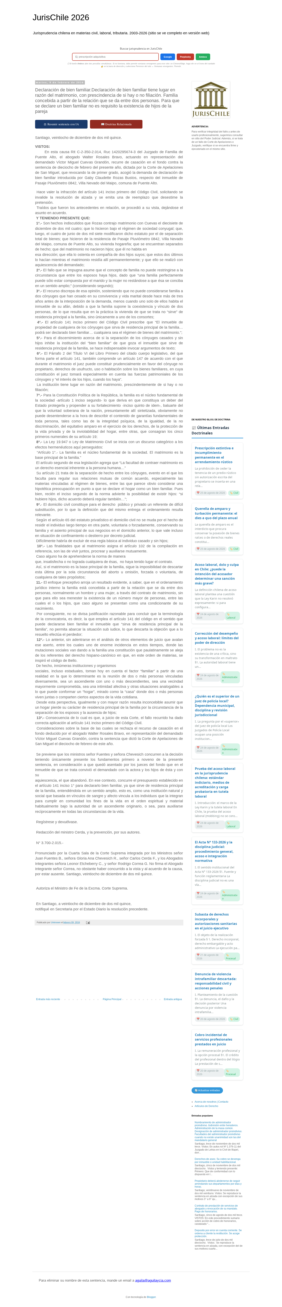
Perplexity (185, 57)
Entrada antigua (173, 999)
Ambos (203, 57)
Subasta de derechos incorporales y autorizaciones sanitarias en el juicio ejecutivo (216, 921)
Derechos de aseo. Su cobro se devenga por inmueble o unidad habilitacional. (218, 1160)
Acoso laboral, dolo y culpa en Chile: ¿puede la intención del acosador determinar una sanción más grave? (217, 574)
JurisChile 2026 (61, 17)
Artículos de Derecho (206, 1106)
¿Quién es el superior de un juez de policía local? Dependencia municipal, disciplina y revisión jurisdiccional (217, 705)
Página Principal (112, 999)
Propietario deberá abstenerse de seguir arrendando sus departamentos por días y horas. (218, 1183)
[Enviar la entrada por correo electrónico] (87, 922)
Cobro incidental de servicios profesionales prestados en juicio (213, 1039)
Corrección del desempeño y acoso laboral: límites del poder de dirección (217, 638)
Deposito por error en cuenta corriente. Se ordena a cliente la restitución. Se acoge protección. (218, 1233)
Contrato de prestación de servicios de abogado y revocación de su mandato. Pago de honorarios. (216, 1208)
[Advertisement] (109, 964)
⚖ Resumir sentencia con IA (61, 124)
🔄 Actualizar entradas (207, 1090)
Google (168, 57)
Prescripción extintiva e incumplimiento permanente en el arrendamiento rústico (214, 455)
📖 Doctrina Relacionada (116, 124)
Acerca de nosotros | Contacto (211, 1101)
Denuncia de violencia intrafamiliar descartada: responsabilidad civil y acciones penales (216, 981)
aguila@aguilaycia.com (153, 1280)
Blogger (151, 1297)
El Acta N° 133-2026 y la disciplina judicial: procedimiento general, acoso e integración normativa (214, 851)
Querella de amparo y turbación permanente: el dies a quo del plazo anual (216, 513)
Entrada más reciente (48, 999)
